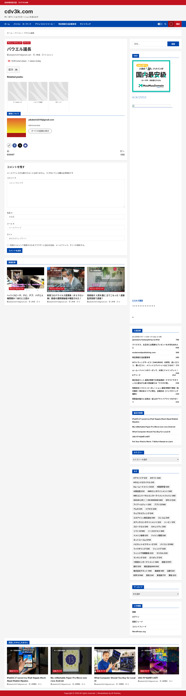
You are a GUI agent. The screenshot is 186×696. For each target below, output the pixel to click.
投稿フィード (137, 622)
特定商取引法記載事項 (67, 24)
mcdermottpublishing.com (144, 352)
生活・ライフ (14, 671)
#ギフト (155, 478)
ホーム (7, 24)
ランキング (139, 557)
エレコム (163, 518)
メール (10, 223)
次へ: (122, 153)
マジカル (162, 553)
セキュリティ (158, 527)
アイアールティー (142, 504)
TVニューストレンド (15, 43)
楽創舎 (159, 571)
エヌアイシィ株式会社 (144, 518)
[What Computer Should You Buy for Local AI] (114, 660)
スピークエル (140, 527)
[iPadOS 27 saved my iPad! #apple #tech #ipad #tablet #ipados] (27, 660)
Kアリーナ (136, 375)
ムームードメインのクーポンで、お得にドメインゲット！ (155, 370)
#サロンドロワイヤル (143, 482)
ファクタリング (141, 549)
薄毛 (172, 575)
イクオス (150, 509)
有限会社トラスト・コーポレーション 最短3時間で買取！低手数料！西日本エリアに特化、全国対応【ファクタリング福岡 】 (155, 391)
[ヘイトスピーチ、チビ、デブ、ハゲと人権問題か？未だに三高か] (26, 279)
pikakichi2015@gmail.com (20, 55)
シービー (169, 522)
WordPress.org (139, 631)
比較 (171, 571)
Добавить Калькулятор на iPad (146, 340)
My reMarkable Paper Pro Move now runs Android (153, 427)
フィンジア (159, 549)
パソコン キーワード (22, 24)
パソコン (27, 43)
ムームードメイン (139, 97)
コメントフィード (139, 626)
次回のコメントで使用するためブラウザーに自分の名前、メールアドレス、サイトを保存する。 (48, 245)
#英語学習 (163, 487)
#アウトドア (140, 478)
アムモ (137, 509)
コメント (11, 178)
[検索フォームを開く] (165, 23)
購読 (178, 24)
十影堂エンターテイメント (146, 562)
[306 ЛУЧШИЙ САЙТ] (158, 660)
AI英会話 (138, 491)
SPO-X (170, 500)
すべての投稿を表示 (40, 131)
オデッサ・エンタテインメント (147, 522)
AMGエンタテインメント (160, 491)
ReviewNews (103, 693)
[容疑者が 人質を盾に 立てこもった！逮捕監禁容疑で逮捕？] (106, 279)
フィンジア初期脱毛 (143, 553)
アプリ (160, 504)
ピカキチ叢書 (137, 300)
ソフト (139, 531)
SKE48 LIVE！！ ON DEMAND (148, 500)
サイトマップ (85, 24)
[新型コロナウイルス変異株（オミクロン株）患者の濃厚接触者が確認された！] (66, 279)
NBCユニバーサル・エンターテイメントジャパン (154, 496)
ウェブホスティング (143, 513)
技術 (166, 562)
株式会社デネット (142, 571)
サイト (9, 234)
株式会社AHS (151, 566)
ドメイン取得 (140, 535)
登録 (134, 612)
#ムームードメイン (143, 487)
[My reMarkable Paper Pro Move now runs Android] (71, 660)
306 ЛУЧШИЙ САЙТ (141, 437)
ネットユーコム (142, 540)
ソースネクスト (156, 531)
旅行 (137, 566)
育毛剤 (161, 575)
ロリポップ (155, 557)
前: (11, 153)
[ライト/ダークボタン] (160, 24)
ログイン (135, 617)
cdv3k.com (18, 11)
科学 (138, 575)
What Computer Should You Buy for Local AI (151, 432)
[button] (9, 145)
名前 (10, 213)
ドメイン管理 (158, 535)
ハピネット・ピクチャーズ (145, 544)
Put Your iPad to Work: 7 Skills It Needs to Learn (152, 441)
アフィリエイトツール (44, 24)
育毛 (150, 575)
